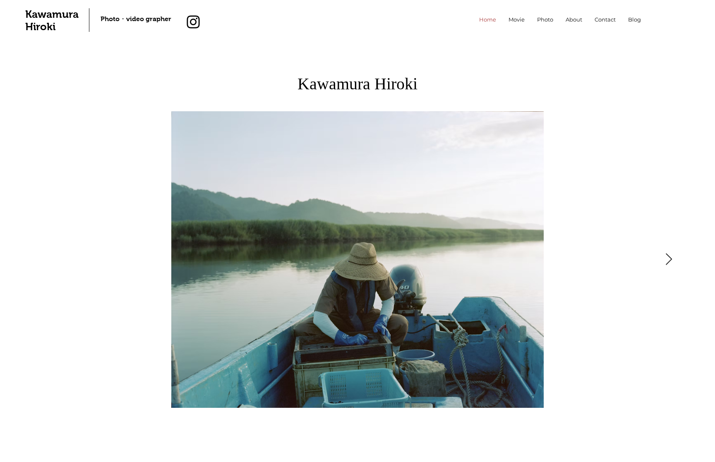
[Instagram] (193, 22)
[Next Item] (668, 259)
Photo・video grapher (136, 18)
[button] (545, 19)
